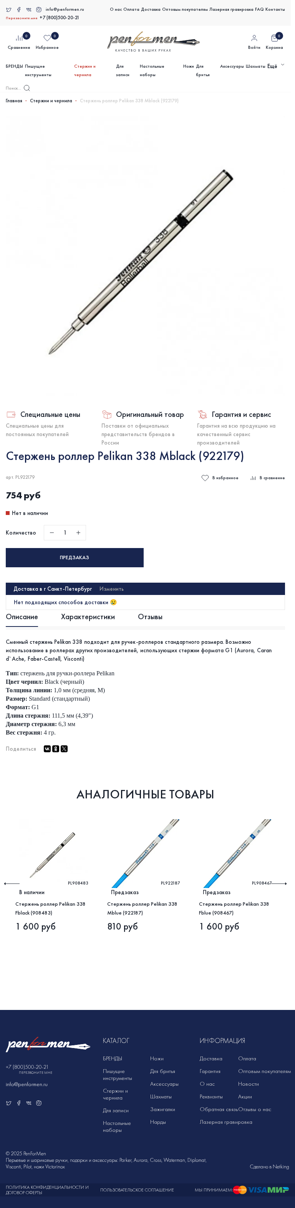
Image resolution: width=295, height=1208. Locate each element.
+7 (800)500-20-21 (60, 18)
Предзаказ (74, 557)
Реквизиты (211, 1096)
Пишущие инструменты (38, 70)
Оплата (131, 9)
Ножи (188, 66)
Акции (245, 1096)
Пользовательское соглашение (137, 1190)
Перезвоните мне (22, 18)
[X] (64, 748)
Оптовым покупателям (185, 9)
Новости (248, 1083)
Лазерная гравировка (231, 9)
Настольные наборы (152, 70)
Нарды (158, 1121)
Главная (14, 101)
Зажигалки (162, 1109)
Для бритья (203, 70)
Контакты (275, 9)
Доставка (151, 9)
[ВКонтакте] (47, 748)
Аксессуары (232, 66)
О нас (116, 9)
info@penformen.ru (65, 9)
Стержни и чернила (85, 70)
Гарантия (210, 1071)
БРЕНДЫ (14, 66)
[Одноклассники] (55, 748)
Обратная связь (219, 1109)
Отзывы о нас (254, 1109)
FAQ (259, 9)
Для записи (122, 70)
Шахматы (255, 66)
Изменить (111, 588)
